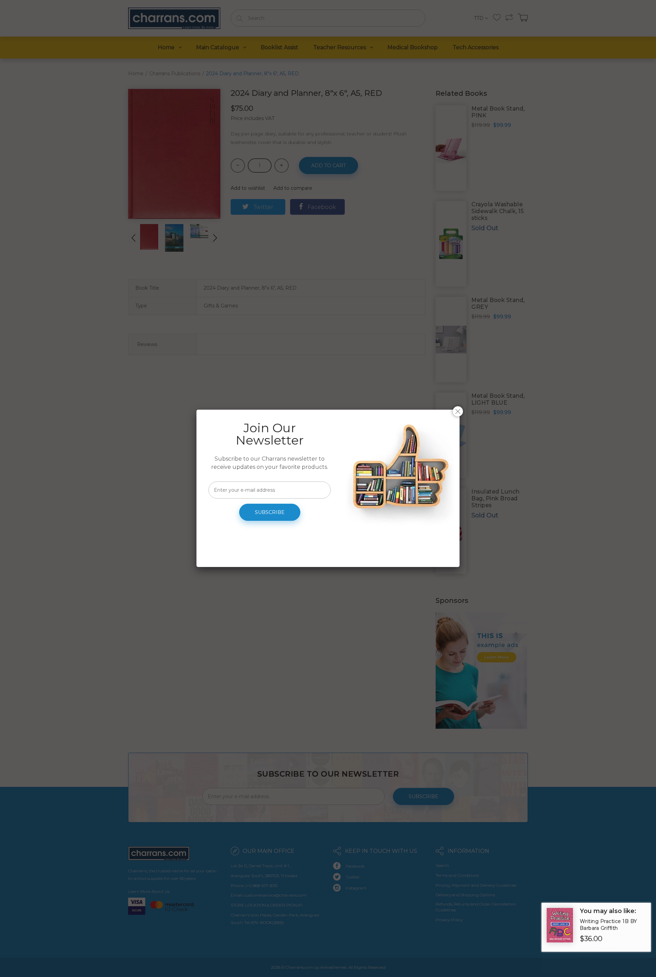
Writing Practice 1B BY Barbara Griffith (608, 924)
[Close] (458, 411)
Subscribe (270, 512)
